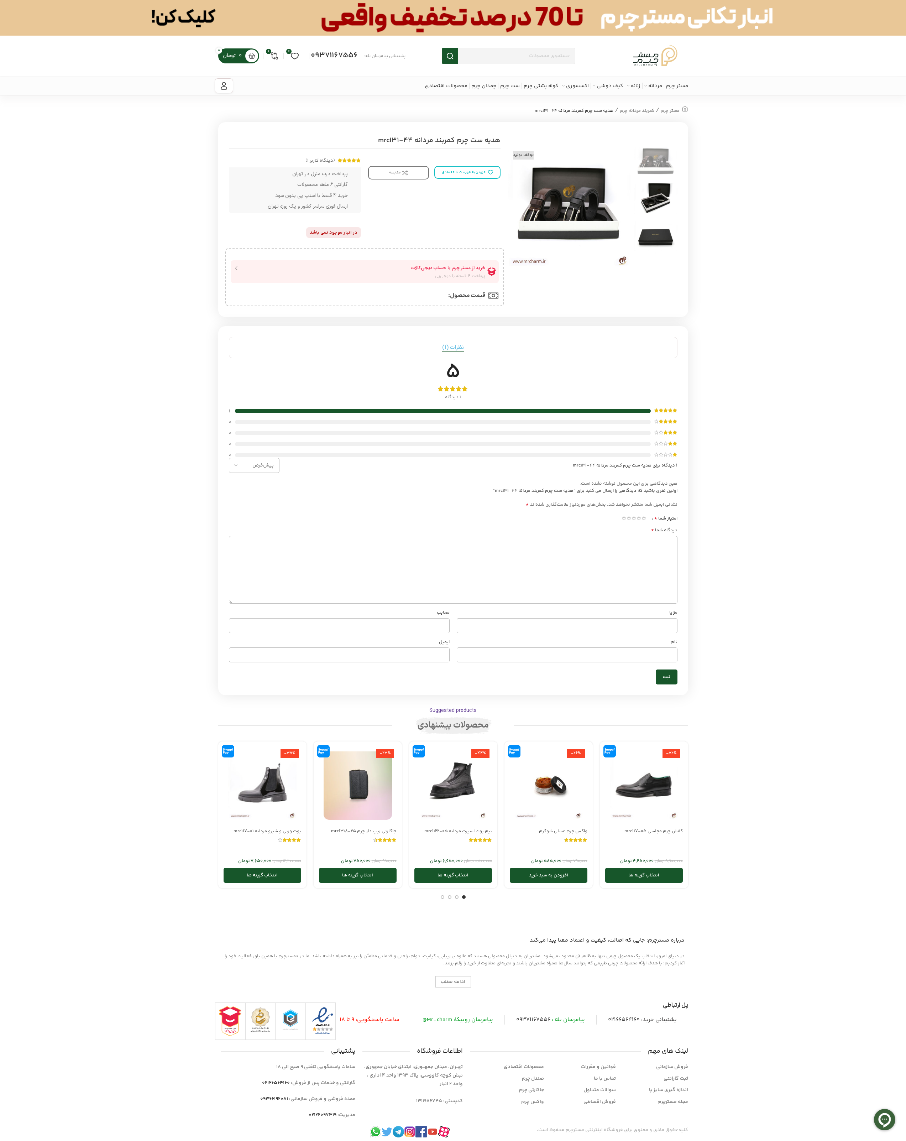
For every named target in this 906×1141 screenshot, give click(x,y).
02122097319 (322, 1115)
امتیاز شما (665, 518)
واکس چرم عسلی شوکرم (563, 831)
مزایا (673, 612)
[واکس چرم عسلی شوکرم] (548, 785)
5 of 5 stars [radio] (624, 518)
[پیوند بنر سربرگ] (453, 18)
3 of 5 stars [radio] (634, 518)
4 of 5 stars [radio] (629, 518)
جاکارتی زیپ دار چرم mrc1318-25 (364, 831)
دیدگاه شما (664, 530)
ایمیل (444, 642)
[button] (548, 875)
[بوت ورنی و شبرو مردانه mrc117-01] (262, 785)
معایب (443, 612)
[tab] (453, 347)
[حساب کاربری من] (224, 86)
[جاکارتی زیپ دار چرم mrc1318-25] (358, 785)
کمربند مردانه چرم (637, 110)
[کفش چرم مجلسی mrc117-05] (644, 785)
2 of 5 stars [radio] (639, 518)
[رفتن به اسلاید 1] (464, 897)
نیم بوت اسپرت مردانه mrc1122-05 (458, 831)
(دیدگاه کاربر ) (320, 160)
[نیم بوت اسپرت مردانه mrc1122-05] (453, 785)
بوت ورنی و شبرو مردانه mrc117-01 (267, 831)
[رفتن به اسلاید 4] (442, 897)
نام (674, 642)
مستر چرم (670, 110)
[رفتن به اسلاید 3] (449, 897)
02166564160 (624, 1019)
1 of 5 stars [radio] (643, 518)
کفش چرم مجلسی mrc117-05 (653, 831)
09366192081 (274, 1099)
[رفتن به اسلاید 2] (457, 897)
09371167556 (334, 56)
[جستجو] (450, 56)
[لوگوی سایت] (655, 55)
